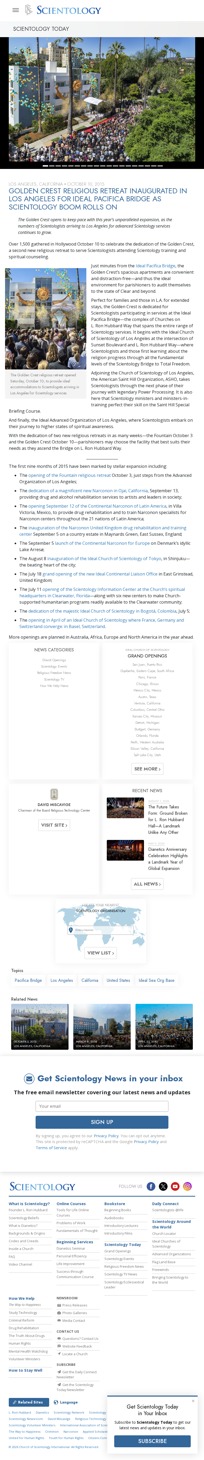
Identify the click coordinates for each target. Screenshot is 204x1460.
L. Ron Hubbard (20, 1412)
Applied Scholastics (96, 1431)
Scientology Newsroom (26, 1419)
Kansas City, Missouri (147, 716)
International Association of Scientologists (90, 1425)
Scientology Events (54, 666)
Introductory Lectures (121, 1225)
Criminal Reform (21, 1320)
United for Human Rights (26, 1438)
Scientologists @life (168, 1210)
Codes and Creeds (24, 1241)
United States (118, 980)
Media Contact (73, 1320)
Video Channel (20, 1264)
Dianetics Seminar (71, 1248)
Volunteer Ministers (24, 1359)
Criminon (52, 1431)
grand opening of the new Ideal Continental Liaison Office (100, 574)
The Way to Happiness (24, 1431)
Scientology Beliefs (24, 1217)
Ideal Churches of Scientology (166, 1244)
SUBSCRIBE (152, 1441)
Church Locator (164, 1233)
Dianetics (42, 1412)
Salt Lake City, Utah (147, 754)
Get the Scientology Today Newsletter (75, 1387)
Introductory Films (118, 1233)
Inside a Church (21, 1248)
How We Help (22, 1298)
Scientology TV (54, 679)
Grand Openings (54, 660)
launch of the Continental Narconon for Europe (102, 543)
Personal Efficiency (72, 1256)
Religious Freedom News (54, 672)
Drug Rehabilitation (24, 1328)
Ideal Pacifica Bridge (155, 266)
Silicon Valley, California (147, 748)
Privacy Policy (106, 1135)
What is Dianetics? (23, 1225)
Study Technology (23, 1312)
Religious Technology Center (96, 1419)
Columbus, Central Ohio (147, 709)
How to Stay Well (25, 1370)
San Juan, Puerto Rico (147, 664)
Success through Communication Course (75, 1274)
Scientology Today (122, 1244)
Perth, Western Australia (147, 742)
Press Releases (74, 1305)
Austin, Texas (147, 696)
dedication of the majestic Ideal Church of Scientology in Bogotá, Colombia (102, 611)
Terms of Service (51, 1147)
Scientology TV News (120, 1274)
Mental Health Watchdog (28, 1351)
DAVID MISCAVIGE (54, 804)
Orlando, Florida (147, 735)
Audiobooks (114, 1217)
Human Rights (20, 1343)
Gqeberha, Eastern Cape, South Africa (147, 670)
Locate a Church (75, 1354)
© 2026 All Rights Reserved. (54, 1447)
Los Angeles (61, 980)
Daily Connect (165, 1203)
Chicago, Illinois (147, 683)
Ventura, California (147, 703)
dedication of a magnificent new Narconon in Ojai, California (88, 491)
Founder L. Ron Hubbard (28, 1210)
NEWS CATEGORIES (54, 650)
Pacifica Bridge (28, 980)
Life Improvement (70, 1263)
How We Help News (54, 685)
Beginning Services (75, 1241)
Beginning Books (117, 1210)
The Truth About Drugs (27, 1335)
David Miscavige (59, 1419)
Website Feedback (77, 1346)
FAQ (12, 1256)
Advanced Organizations (171, 1254)
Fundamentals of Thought (77, 1230)
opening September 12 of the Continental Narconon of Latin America (97, 506)
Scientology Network (69, 1412)
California (90, 980)
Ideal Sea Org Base (157, 980)
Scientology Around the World (171, 1224)
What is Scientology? (29, 1203)
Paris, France (147, 677)
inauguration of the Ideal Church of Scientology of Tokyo (104, 558)
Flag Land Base (164, 1261)
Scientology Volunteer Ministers (32, 1425)
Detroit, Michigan (147, 722)
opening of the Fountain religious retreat (69, 475)
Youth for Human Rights (66, 1438)
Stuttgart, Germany (147, 729)
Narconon (70, 1431)
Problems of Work (71, 1223)
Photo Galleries (74, 1312)
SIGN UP (102, 1122)
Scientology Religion (104, 1412)
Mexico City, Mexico (147, 690)
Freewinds (160, 1269)
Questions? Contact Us (80, 1338)
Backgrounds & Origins (27, 1233)
